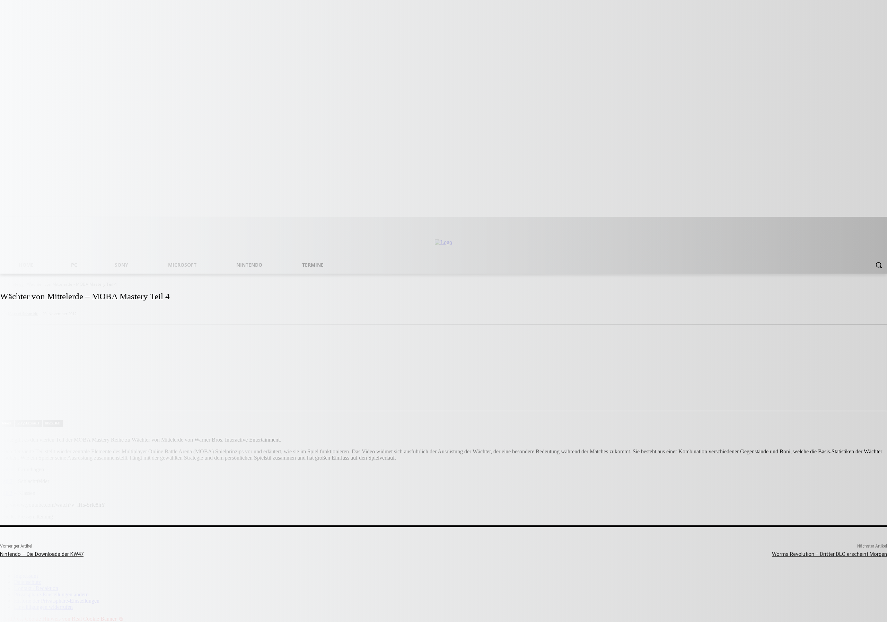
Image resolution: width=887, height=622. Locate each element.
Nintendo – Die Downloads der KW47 (42, 554)
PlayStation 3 (28, 422)
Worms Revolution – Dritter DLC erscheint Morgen (829, 554)
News (6, 422)
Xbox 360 (52, 422)
